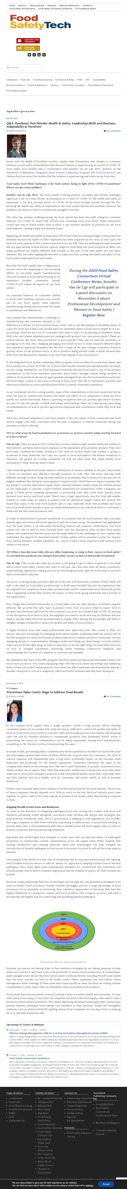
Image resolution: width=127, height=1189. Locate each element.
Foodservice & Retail (64, 79)
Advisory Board (37, 5)
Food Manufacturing (42, 79)
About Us (22, 5)
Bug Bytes (43, 1113)
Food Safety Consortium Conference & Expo (107, 1112)
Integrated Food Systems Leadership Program (63, 172)
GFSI (87, 79)
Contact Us (88, 5)
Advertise (51, 5)
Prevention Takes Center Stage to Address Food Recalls (44, 692)
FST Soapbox (12, 688)
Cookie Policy (75, 1113)
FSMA (79, 79)
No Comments (114, 131)
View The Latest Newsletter (28, 48)
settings (89, 1185)
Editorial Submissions (69, 5)
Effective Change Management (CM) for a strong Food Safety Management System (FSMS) (58, 1033)
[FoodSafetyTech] (40, 26)
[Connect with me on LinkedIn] (39, 54)
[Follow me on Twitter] (29, 54)
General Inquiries (77, 1105)
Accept (106, 1184)
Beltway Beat (45, 1105)
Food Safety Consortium (73, 85)
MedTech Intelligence (108, 1123)
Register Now (93, 315)
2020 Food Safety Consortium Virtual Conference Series (94, 276)
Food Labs (25, 79)
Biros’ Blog (44, 1109)
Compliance (11, 79)
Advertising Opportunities (82, 1098)
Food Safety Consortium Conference (55, 8)
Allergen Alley (46, 1102)
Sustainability (99, 79)
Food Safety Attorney (50, 1128)
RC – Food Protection (50, 1098)
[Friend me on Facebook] (34, 54)
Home (12, 5)
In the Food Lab (46, 1157)
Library (54, 85)
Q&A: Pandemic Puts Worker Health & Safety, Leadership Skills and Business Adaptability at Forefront (60, 125)
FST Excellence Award (86, 8)
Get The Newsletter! (28, 41)
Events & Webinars (37, 85)
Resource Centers (14, 85)
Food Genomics (47, 1124)
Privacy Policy (75, 1109)
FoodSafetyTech (105, 1104)
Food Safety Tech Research (22, 8)
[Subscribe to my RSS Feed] (44, 54)
